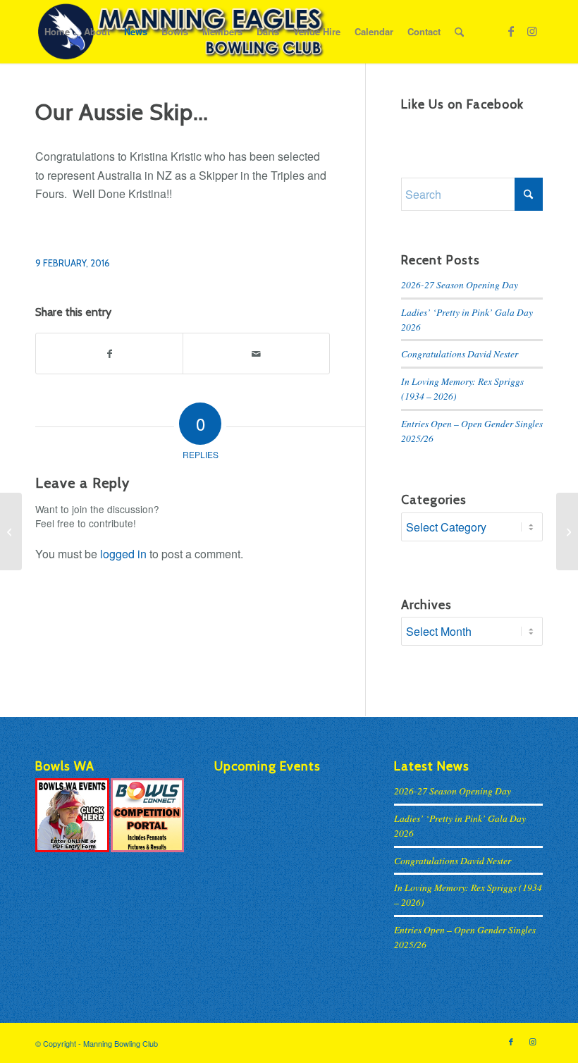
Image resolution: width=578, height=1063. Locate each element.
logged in (123, 554)
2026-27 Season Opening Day (459, 284)
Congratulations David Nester (459, 353)
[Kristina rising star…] (11, 531)
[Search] (459, 31)
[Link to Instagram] (532, 31)
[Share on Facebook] (109, 353)
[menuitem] (57, 31)
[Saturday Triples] (567, 531)
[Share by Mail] (256, 353)
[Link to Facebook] (511, 31)
